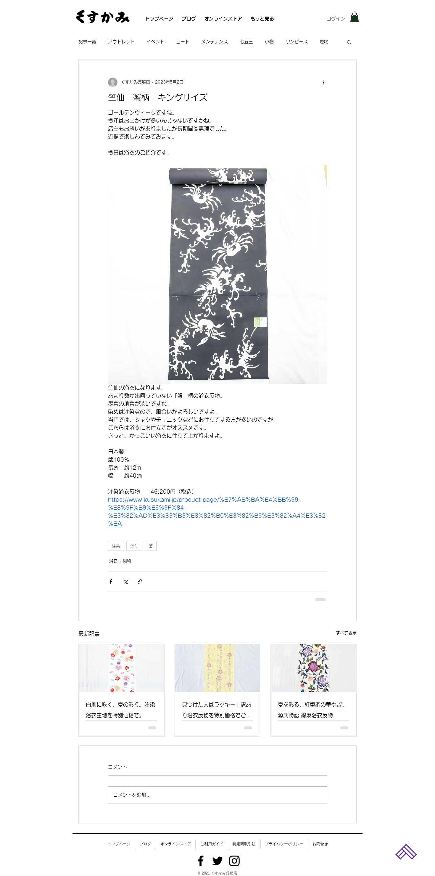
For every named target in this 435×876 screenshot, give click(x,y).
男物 (127, 561)
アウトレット (121, 41)
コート (182, 41)
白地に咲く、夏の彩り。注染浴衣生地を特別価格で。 (120, 710)
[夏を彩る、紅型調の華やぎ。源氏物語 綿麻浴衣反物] (313, 668)
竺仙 (134, 546)
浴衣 (113, 561)
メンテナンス (214, 41)
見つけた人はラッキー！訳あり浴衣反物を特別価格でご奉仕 (216, 711)
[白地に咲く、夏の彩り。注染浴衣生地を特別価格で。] (121, 668)
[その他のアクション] (323, 82)
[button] (354, 17)
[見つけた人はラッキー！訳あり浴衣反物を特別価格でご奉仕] (217, 668)
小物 (269, 41)
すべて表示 (346, 633)
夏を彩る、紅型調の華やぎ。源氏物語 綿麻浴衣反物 (312, 710)
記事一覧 (87, 41)
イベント (155, 41)
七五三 (246, 41)
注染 (116, 546)
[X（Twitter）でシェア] (125, 581)
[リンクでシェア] (140, 581)
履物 (324, 41)
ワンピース (297, 41)
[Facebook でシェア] (111, 581)
